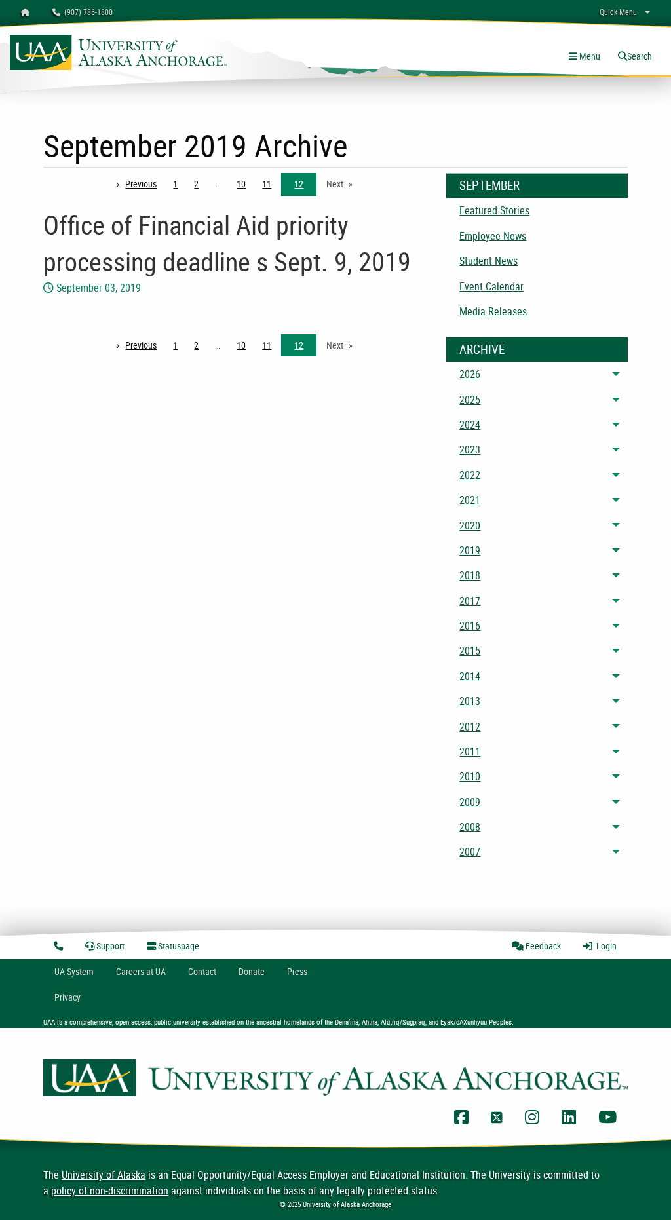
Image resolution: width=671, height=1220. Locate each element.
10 (241, 184)
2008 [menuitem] (469, 827)
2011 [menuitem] (469, 751)
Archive (482, 349)
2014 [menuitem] (469, 676)
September (489, 185)
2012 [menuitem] (469, 726)
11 (266, 184)
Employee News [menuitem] (492, 236)
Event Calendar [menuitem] (491, 286)
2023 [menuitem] (469, 449)
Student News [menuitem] (488, 261)
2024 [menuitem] (469, 424)
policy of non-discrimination (109, 1190)
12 (298, 184)
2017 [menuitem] (469, 601)
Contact (202, 971)
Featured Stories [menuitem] (494, 210)
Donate (252, 971)
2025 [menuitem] (469, 399)
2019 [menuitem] (469, 550)
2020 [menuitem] (469, 525)
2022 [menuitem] (469, 475)
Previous (144, 184)
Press (297, 971)
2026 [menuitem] (469, 374)
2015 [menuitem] (469, 650)
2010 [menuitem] (469, 776)
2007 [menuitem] (469, 852)
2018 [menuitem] (469, 575)
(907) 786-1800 (86, 12)
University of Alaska (103, 1175)
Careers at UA (141, 971)
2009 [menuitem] (469, 802)
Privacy (67, 997)
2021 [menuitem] (469, 500)
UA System (74, 971)
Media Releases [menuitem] (493, 311)
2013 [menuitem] (469, 701)
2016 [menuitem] (469, 626)
